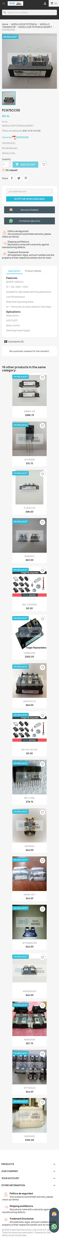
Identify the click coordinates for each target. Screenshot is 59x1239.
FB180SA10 (29, 556)
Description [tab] (14, 271)
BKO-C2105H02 (30, 604)
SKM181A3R (29, 1136)
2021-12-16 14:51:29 (31, 130)
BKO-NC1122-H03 (29, 749)
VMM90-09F (29, 411)
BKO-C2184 (29, 798)
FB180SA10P (29, 1039)
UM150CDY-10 (29, 701)
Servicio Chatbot (29, 209)
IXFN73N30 (29, 846)
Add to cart (25, 164)
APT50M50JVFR (29, 943)
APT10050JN (29, 1088)
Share (12, 178)
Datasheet (15, 137)
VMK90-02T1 (29, 894)
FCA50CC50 (29, 508)
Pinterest (26, 178)
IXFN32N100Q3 (29, 991)
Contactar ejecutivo (29, 220)
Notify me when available (29, 198)
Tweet (19, 178)
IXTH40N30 (29, 459)
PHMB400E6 (29, 653)
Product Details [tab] (33, 271)
